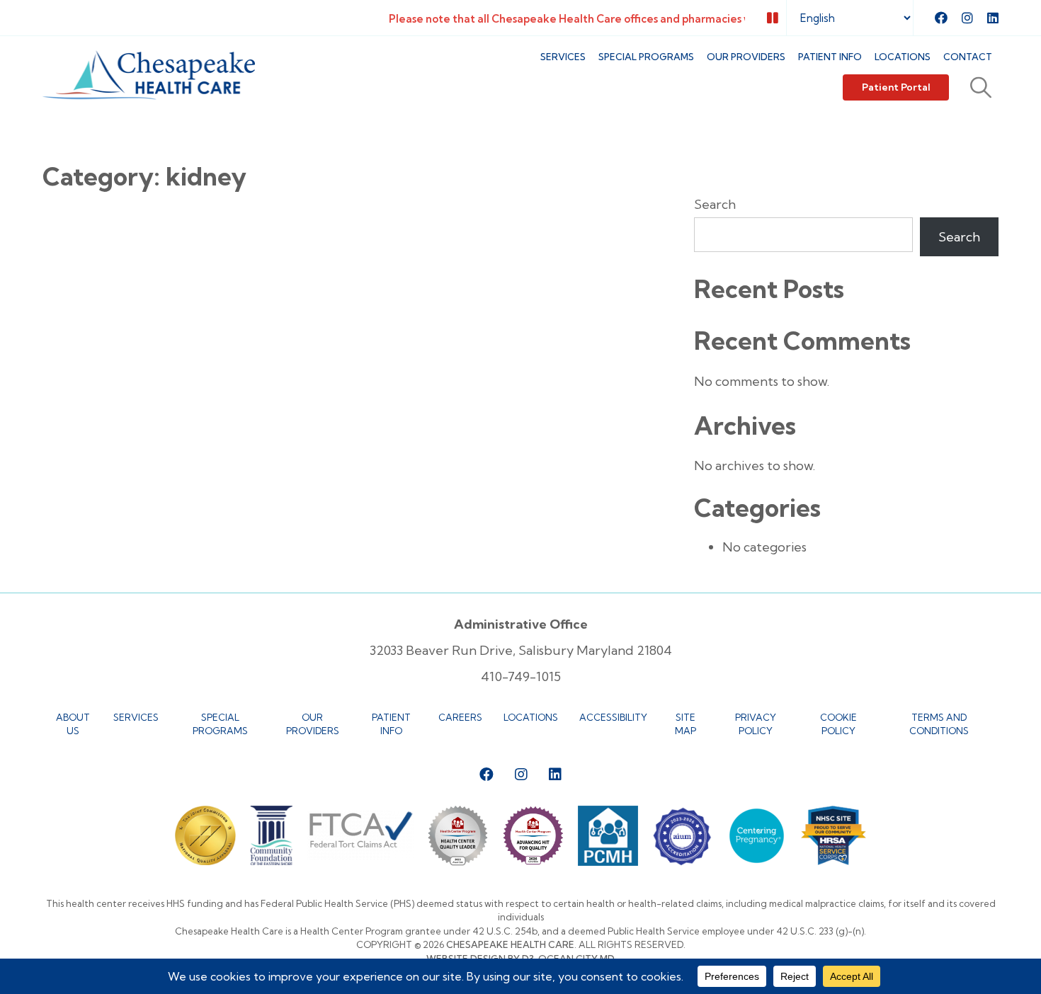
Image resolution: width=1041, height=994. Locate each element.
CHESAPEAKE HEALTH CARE (510, 944)
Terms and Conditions (939, 724)
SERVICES (563, 56)
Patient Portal (896, 87)
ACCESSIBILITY (613, 717)
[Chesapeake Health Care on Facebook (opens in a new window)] (941, 17)
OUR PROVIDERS (312, 724)
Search (715, 204)
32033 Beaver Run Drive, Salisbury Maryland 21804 (521, 650)
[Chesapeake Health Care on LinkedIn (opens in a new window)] (993, 17)
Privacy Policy (755, 724)
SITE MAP (685, 724)
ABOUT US (73, 724)
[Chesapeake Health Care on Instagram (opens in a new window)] (967, 17)
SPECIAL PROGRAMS (646, 56)
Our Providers (746, 56)
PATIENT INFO (830, 56)
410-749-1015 (521, 676)
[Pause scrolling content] (772, 18)
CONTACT (967, 56)
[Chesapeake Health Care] (148, 75)
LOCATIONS (903, 56)
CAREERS (460, 717)
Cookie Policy (838, 724)
